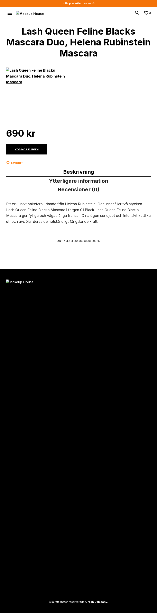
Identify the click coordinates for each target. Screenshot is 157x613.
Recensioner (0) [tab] (78, 189)
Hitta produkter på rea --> (79, 3)
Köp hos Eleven (27, 149)
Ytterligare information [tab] (78, 181)
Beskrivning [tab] (78, 172)
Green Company (96, 601)
